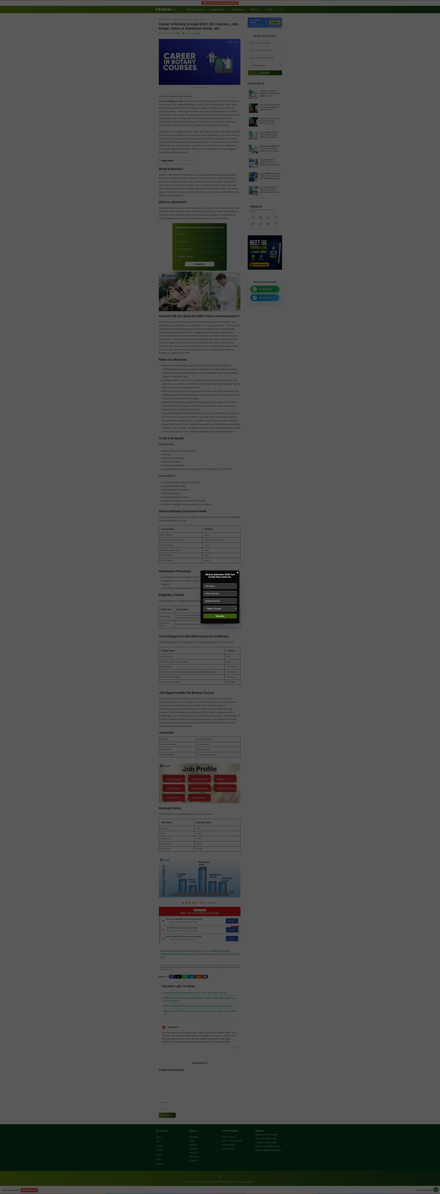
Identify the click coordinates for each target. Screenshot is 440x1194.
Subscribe (220, 616)
